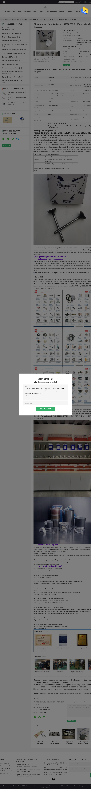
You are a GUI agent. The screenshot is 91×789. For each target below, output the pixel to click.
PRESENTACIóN (45, 409)
